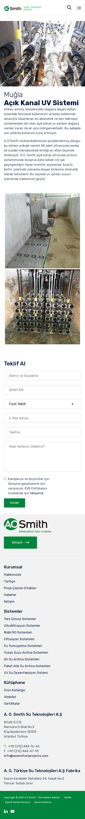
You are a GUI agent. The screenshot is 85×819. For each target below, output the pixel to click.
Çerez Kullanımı (43, 802)
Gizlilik (67, 797)
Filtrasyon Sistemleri (19, 639)
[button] (20, 543)
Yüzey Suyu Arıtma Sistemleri (26, 652)
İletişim (9, 601)
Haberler (10, 595)
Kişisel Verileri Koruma (17, 802)
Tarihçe (9, 581)
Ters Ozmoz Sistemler (20, 619)
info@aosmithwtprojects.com (26, 756)
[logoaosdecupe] (27, 531)
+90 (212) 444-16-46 (24, 746)
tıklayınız (36, 493)
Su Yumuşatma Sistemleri (23, 646)
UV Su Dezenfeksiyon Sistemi (26, 673)
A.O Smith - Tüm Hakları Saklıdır (42, 797)
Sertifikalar (12, 703)
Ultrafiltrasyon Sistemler (22, 626)
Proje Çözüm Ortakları (20, 588)
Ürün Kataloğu (14, 690)
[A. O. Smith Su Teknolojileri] (23, 7)
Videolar (10, 697)
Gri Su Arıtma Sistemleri (21, 659)
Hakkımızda (12, 575)
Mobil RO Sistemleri (18, 632)
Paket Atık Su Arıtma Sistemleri (27, 666)
